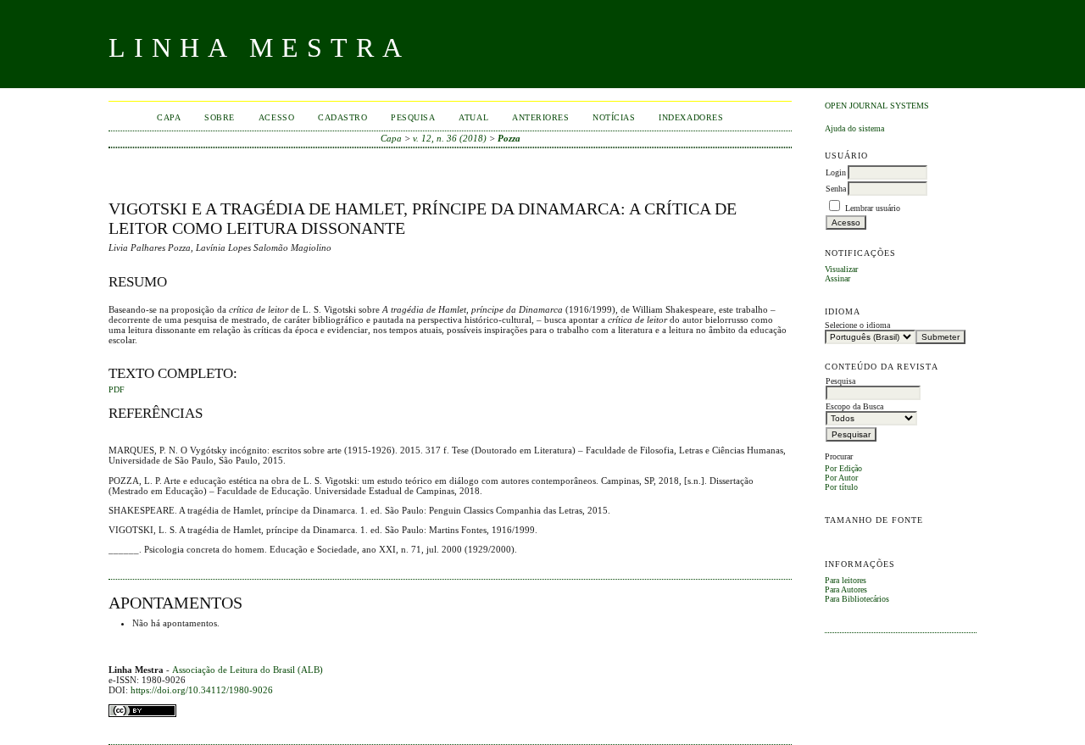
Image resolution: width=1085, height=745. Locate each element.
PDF (116, 390)
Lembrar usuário (872, 208)
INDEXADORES (691, 117)
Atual (473, 117)
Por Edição (843, 468)
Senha (836, 188)
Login (836, 172)
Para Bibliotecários (857, 598)
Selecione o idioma (857, 325)
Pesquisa (413, 117)
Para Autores (846, 589)
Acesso (276, 117)
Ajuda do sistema (854, 128)
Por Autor (841, 477)
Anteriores (540, 117)
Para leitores (845, 580)
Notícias (614, 117)
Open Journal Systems (877, 105)
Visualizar (841, 269)
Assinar (837, 278)
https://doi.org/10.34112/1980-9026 (202, 690)
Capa (169, 117)
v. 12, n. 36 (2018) (450, 138)
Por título (841, 487)
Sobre (219, 117)
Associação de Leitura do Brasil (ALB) (247, 669)
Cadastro (342, 117)
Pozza (509, 138)
